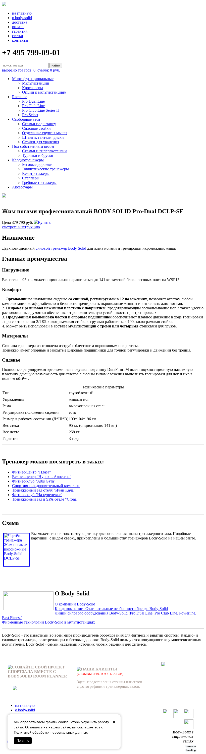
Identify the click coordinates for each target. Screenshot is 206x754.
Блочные (19, 97)
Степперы (30, 178)
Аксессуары (22, 187)
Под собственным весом (33, 146)
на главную (22, 13)
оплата (18, 27)
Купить (44, 222)
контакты (20, 40)
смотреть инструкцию (21, 227)
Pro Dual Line (33, 101)
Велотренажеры (35, 173)
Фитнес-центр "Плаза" (31, 472)
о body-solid (22, 18)
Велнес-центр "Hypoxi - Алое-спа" (41, 476)
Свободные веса (26, 119)
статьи (17, 36)
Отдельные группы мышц (44, 133)
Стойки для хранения (40, 142)
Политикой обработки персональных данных (51, 732)
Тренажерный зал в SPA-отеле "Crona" (45, 499)
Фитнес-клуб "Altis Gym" (34, 481)
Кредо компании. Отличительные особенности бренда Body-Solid (111, 608)
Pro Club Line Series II (40, 110)
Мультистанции (35, 83)
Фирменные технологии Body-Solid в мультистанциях (48, 622)
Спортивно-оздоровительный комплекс (46, 486)
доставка (19, 22)
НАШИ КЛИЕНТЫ (99, 669)
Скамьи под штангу (39, 124)
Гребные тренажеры (39, 182)
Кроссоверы (32, 88)
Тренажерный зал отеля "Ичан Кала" (43, 490)
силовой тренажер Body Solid (61, 248)
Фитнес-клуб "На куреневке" (37, 495)
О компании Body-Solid (75, 604)
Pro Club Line (33, 106)
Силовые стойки (36, 128)
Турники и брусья (37, 155)
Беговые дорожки (37, 164)
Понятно (23, 740)
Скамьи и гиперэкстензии (44, 151)
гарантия (19, 31)
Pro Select (30, 115)
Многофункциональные (33, 79)
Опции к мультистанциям (44, 92)
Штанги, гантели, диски (43, 137)
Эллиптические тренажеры (45, 169)
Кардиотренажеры (28, 160)
